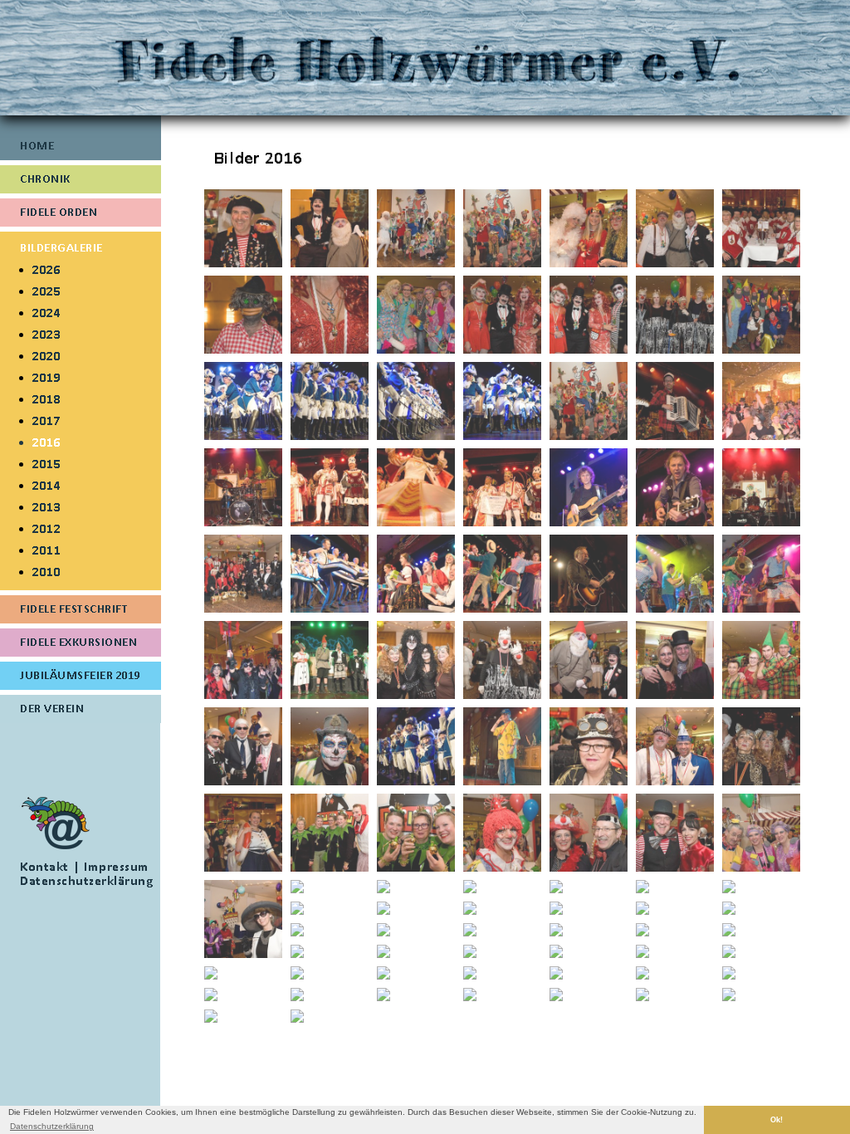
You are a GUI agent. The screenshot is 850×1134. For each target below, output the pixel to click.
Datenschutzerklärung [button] (52, 1126)
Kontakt (44, 866)
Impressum (116, 866)
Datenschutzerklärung (86, 880)
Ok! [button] (776, 1120)
